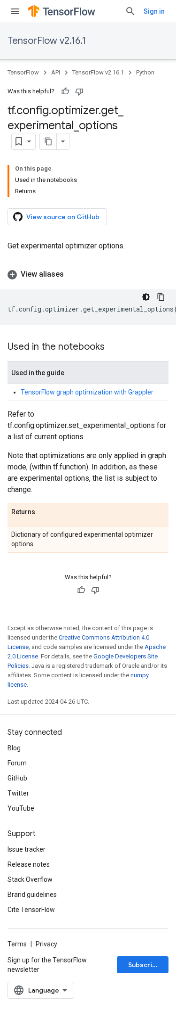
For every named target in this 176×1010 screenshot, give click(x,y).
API (55, 72)
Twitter (18, 793)
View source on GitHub (62, 217)
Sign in (154, 11)
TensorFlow (23, 72)
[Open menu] (15, 11)
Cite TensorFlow (31, 909)
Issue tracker (27, 849)
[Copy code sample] (160, 296)
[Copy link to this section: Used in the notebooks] (114, 347)
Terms (17, 944)
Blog (14, 748)
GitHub (17, 778)
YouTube (21, 808)
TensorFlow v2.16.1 (47, 41)
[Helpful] (65, 91)
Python (145, 72)
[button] (88, 274)
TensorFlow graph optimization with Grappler (87, 392)
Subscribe (144, 965)
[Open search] (130, 11)
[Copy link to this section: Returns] (44, 512)
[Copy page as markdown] (48, 141)
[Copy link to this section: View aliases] (73, 274)
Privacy (46, 944)
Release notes (29, 864)
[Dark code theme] (145, 296)
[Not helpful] (79, 91)
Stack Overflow (30, 879)
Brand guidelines (32, 894)
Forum (17, 763)
